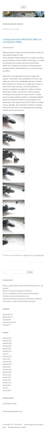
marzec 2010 (7, 390)
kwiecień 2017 (7, 356)
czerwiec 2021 (7, 338)
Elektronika (6, 317)
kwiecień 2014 (7, 364)
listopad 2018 (7, 346)
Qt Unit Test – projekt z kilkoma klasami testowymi (19, 301)
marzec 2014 (7, 367)
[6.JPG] (13, 216)
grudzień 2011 (7, 382)
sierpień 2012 (7, 377)
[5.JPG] (13, 181)
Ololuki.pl (6, 319)
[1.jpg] (13, 130)
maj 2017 (5, 354)
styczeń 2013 (7, 375)
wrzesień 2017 (7, 351)
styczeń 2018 (7, 348)
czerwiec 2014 (7, 361)
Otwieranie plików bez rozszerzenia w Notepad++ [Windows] (22, 298)
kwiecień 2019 (7, 340)
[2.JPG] (13, 147)
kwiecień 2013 (7, 372)
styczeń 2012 (7, 380)
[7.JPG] (13, 233)
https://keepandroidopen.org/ (12, 411)
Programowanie (8, 322)
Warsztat (27, 255)
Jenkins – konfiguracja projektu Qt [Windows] (17, 291)
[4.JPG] (13, 198)
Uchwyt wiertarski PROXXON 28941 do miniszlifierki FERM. (22, 40)
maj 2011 (5, 388)
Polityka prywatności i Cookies (17, 427)
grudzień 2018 (7, 343)
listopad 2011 (7, 385)
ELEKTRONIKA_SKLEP (10, 403)
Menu (23, 7)
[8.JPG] (13, 250)
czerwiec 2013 (7, 369)
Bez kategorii (7, 314)
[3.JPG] (13, 164)
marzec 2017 (7, 359)
